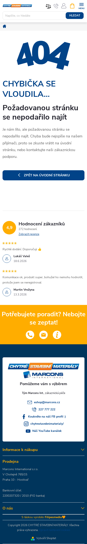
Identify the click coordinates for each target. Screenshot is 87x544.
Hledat (74, 15)
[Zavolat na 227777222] (56, 6)
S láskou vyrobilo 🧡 (43, 517)
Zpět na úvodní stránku (47, 175)
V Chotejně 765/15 (15, 474)
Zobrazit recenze (29, 234)
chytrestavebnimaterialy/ (47, 424)
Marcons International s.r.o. (20, 469)
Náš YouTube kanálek (47, 431)
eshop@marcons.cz (47, 402)
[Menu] (81, 5)
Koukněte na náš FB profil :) (47, 417)
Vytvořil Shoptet (46, 538)
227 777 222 (46, 409)
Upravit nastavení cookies (54, 530)
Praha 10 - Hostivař (16, 480)
